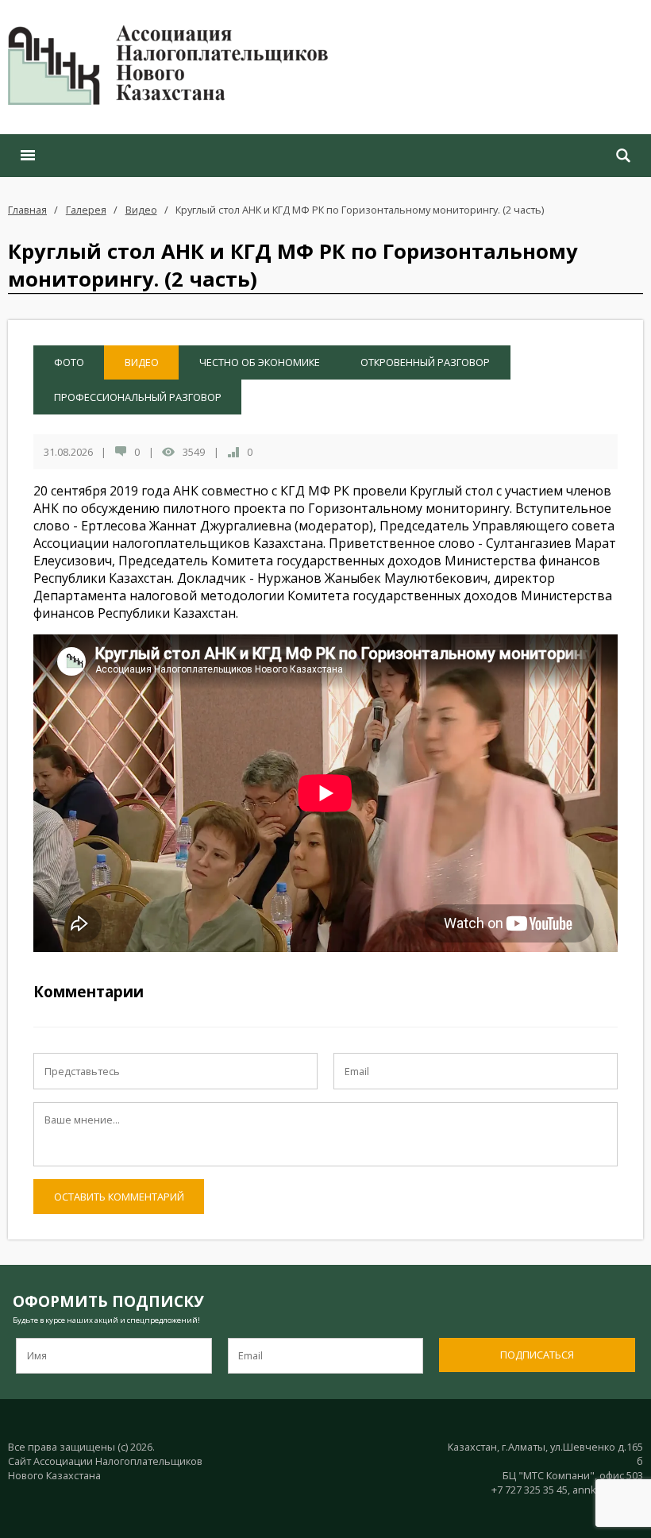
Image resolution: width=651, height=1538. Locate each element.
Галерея (86, 209)
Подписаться (537, 1354)
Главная (27, 209)
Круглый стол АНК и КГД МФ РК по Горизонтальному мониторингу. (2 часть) (359, 209)
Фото (69, 362)
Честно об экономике (259, 362)
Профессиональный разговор (137, 397)
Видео (141, 209)
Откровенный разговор (425, 362)
